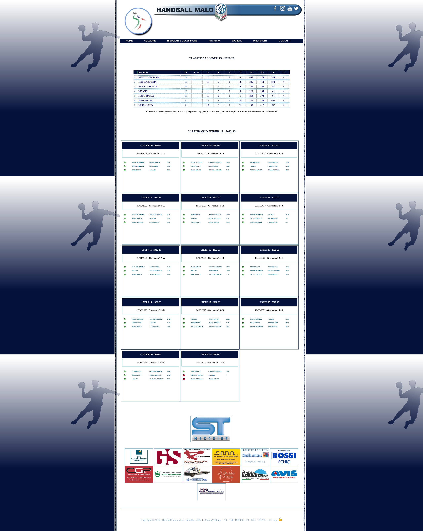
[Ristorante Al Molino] (197, 464)
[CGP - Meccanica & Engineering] (139, 482)
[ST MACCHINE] (211, 441)
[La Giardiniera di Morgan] (226, 482)
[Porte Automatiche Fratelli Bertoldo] (211, 499)
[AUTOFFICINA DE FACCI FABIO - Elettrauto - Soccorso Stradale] (197, 482)
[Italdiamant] (255, 482)
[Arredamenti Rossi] (284, 464)
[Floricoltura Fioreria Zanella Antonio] (255, 464)
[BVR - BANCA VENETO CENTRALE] (139, 464)
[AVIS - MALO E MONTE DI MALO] (284, 482)
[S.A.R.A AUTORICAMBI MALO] (226, 464)
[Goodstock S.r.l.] (168, 464)
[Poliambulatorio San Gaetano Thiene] (168, 482)
